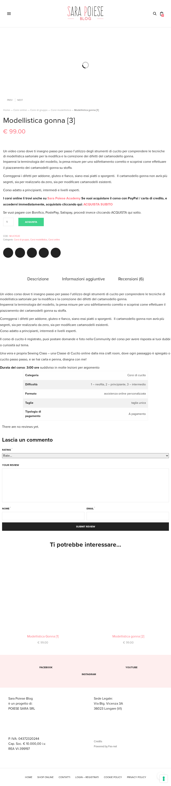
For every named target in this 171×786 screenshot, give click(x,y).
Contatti (64, 777)
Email (91, 508)
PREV (10, 100)
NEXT (20, 100)
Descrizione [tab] (38, 279)
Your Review (10, 465)
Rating (7, 449)
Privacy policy (136, 777)
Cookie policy (113, 777)
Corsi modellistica (61, 110)
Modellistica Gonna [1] (43, 636)
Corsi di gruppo (39, 110)
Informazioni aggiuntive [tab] (83, 279)
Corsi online (20, 110)
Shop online (45, 777)
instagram (89, 674)
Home (6, 110)
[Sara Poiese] (86, 13)
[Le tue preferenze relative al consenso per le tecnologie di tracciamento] (164, 779)
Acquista (31, 222)
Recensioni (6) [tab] (131, 279)
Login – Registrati (87, 777)
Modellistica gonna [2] (128, 636)
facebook (46, 667)
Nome (6, 508)
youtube (131, 667)
